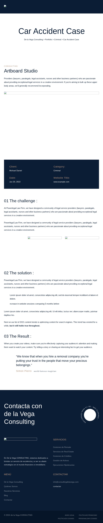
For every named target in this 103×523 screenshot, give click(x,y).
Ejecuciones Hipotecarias (63, 465)
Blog (6, 495)
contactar (57, 486)
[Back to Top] (97, 519)
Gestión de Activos (61, 460)
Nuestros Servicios (12, 491)
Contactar (8, 500)
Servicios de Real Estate (63, 452)
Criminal (57, 170)
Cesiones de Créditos (62, 456)
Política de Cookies (66, 518)
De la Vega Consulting (13, 482)
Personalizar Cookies (88, 518)
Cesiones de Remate (62, 447)
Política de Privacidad (88, 515)
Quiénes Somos (11, 486)
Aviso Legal (69, 515)
